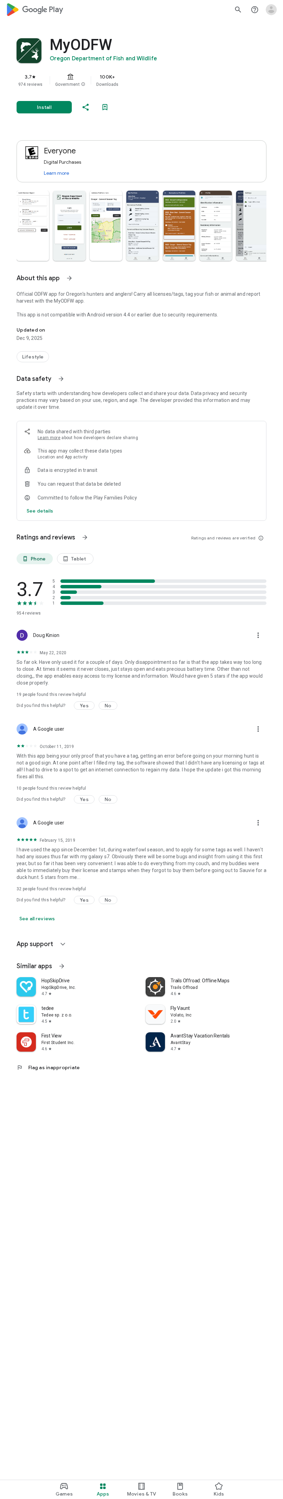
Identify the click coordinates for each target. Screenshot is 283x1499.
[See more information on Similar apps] (61, 966)
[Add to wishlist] (105, 107)
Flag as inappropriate (48, 1067)
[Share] (85, 107)
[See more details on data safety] (40, 511)
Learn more (56, 173)
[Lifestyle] (33, 357)
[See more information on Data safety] (61, 379)
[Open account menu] (271, 9)
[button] (83, 84)
